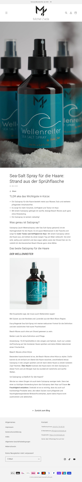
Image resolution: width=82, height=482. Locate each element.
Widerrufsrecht (10, 446)
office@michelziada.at (58, 431)
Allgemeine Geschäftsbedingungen (17, 442)
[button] (6, 12)
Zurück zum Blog (42, 410)
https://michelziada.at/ (57, 435)
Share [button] (14, 191)
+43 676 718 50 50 (58, 426)
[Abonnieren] (38, 459)
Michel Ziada (37, 477)
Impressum (9, 427)
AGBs (7, 437)
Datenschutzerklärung (13, 432)
